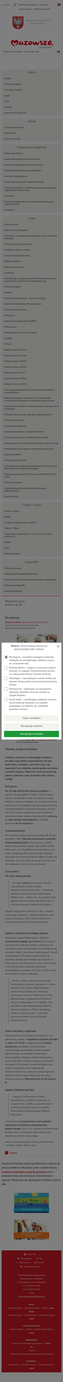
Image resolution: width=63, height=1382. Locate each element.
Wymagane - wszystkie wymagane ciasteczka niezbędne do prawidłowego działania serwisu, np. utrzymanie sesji (32, 660)
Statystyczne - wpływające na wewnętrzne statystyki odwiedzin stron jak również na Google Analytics (30, 692)
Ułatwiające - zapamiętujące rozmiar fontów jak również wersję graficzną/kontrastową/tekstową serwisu (33, 681)
